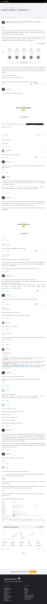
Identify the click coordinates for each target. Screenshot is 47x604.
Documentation (7, 589)
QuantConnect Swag (28, 596)
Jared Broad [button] (8, 23)
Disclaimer (4, 133)
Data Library (6, 595)
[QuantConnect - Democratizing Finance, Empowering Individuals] (4, 1)
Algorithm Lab (7, 588)
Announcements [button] (10, 17)
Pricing (25, 593)
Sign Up (33, 571)
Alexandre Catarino (9, 275)
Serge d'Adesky (9, 150)
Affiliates (26, 589)
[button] (39, 18)
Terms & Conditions (28, 597)
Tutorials (6, 593)
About (25, 588)
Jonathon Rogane (9, 333)
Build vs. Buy (7, 592)
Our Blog (26, 591)
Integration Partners (28, 595)
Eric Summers (8, 322)
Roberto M (8, 176)
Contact (26, 592)
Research (6, 591)
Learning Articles (7, 596)
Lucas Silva (8, 348)
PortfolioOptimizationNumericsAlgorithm (13, 288)
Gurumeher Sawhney (10, 429)
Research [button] (4, 17)
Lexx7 (7, 389)
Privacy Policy (27, 599)
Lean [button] (15, 17)
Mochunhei (8, 244)
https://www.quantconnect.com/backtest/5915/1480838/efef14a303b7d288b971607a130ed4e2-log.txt (21, 366)
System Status (7, 597)
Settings (6, 599)
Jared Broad (8, 88)
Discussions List (7, 600)
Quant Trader (8, 139)
